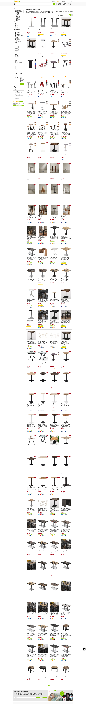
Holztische (17, 13)
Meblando (16, 91)
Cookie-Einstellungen (38, 703)
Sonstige (17, 20)
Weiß (65, 114)
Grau (46, 72)
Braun (30, 135)
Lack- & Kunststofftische (18, 16)
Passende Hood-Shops (19, 89)
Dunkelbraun (55, 72)
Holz (15, 33)
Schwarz (42, 72)
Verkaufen (53, 1)
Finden (22, 83)
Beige (30, 176)
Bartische (17, 18)
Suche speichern (28, 15)
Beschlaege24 (17, 96)
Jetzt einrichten (18, 105)
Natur (30, 114)
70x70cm (53, 448)
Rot (41, 93)
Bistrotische (18, 17)
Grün (67, 114)
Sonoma (68, 197)
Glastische (17, 14)
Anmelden (41, 697)
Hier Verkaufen (17, 87)
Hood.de (17, 1)
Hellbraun (54, 51)
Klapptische (18, 19)
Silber (41, 176)
